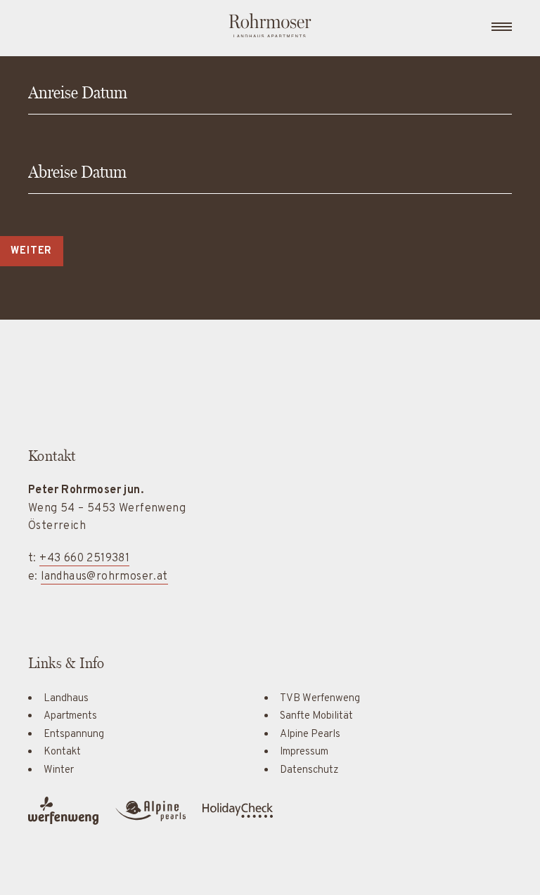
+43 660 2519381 (84, 558)
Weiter (31, 251)
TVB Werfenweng (320, 698)
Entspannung (74, 734)
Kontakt (62, 752)
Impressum (304, 752)
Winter (59, 770)
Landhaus (66, 698)
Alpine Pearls (310, 734)
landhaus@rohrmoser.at (104, 577)
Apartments (70, 716)
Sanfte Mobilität (316, 716)
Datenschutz (309, 770)
